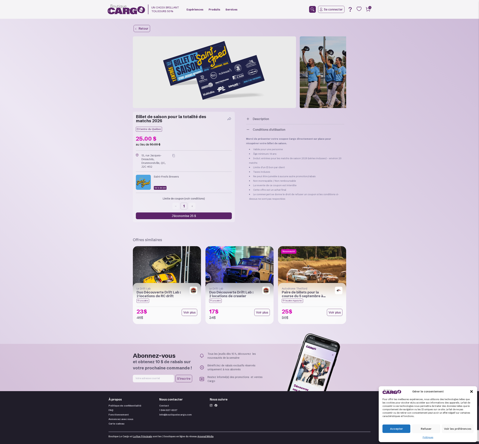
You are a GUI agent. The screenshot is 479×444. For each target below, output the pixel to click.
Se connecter (333, 9)
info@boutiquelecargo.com (175, 414)
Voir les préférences (457, 428)
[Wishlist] (359, 8)
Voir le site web (160, 188)
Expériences (195, 9)
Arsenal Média (205, 436)
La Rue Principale (142, 436)
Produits (214, 9)
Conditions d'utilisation (269, 129)
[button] (471, 391)
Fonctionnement (119, 414)
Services (231, 9)
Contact (164, 405)
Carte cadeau (116, 423)
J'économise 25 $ (184, 216)
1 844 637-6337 (168, 410)
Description (261, 119)
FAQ (111, 410)
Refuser (426, 428)
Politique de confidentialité (125, 405)
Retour (142, 28)
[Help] (350, 9)
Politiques (428, 437)
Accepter (396, 428)
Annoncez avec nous (121, 419)
